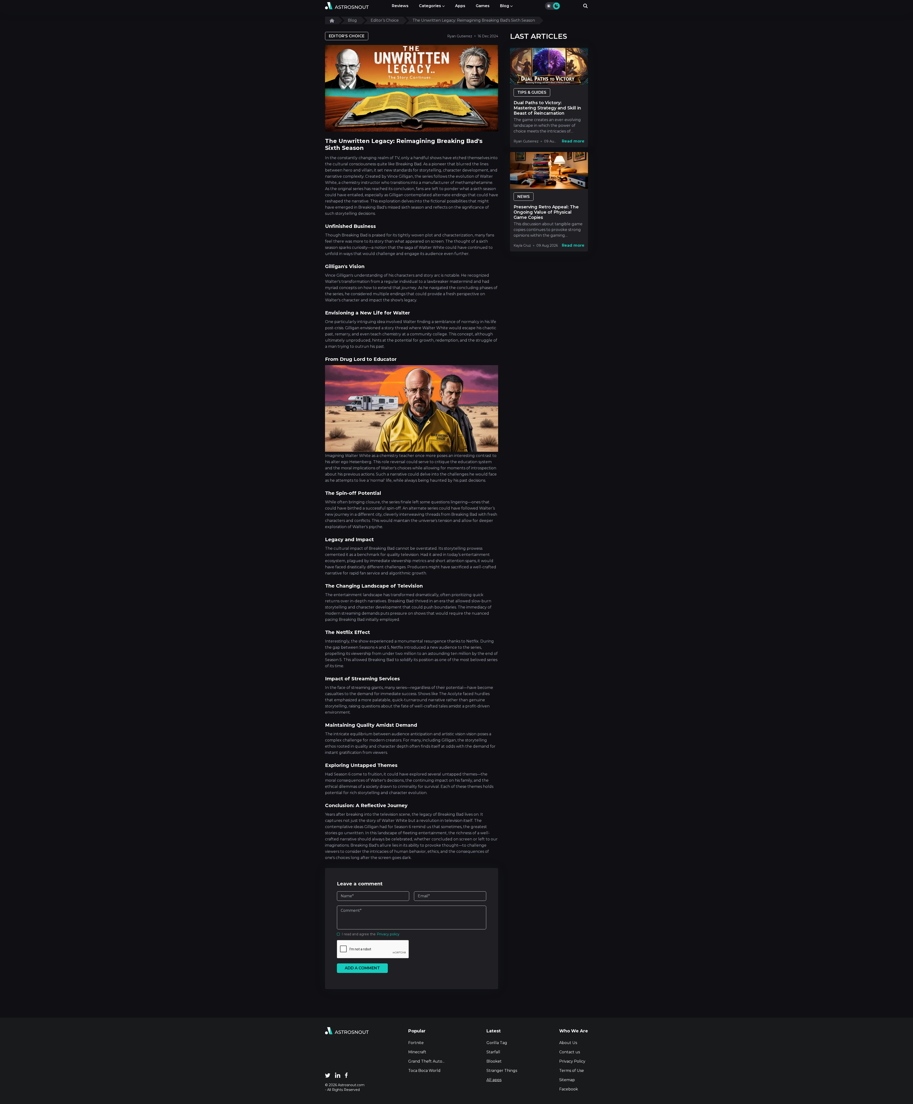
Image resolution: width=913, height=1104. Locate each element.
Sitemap (567, 1080)
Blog (504, 6)
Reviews (400, 6)
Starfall (493, 1052)
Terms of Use (571, 1070)
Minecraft (417, 1052)
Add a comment (362, 968)
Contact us (569, 1052)
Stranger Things (501, 1070)
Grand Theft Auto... (426, 1061)
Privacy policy (388, 934)
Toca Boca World (424, 1070)
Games (483, 6)
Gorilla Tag (496, 1042)
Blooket (494, 1061)
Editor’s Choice (385, 20)
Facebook (568, 1089)
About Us (568, 1042)
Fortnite (416, 1042)
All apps (493, 1080)
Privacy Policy (572, 1061)
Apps (460, 6)
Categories (430, 6)
